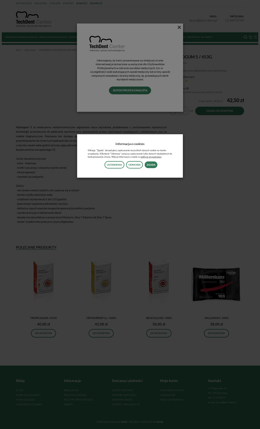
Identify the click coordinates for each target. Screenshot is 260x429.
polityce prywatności (150, 156)
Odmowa (134, 164)
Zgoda (151, 164)
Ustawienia (114, 164)
